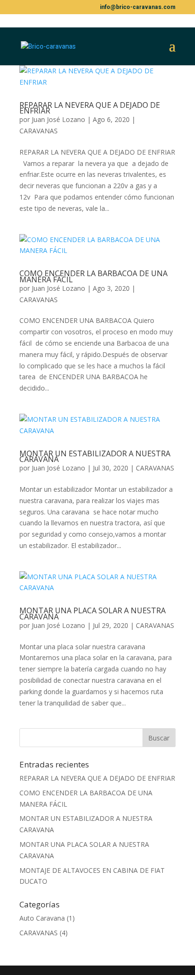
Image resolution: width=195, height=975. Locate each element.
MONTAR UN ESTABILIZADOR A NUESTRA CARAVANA (94, 456)
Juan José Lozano (58, 119)
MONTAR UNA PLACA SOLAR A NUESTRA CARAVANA (92, 613)
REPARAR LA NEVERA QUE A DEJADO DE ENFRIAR (89, 108)
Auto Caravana (42, 918)
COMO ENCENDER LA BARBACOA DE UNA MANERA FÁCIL (93, 276)
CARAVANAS (38, 130)
